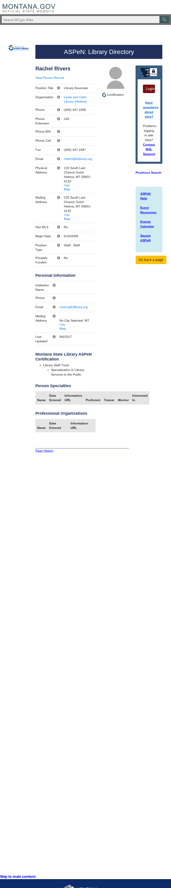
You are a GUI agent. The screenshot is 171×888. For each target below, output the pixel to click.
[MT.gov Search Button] (164, 19)
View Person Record (49, 78)
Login (150, 89)
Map (67, 189)
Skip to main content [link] (18, 876)
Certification (115, 94)
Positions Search (148, 172)
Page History (44, 450)
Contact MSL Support (149, 149)
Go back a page (150, 260)
